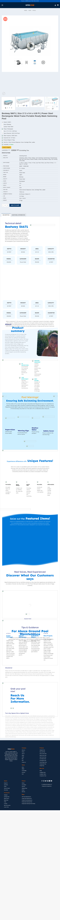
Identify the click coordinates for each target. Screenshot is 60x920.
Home (25, 10)
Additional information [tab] (18, 215)
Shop (29, 10)
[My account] (55, 5)
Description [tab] (6, 215)
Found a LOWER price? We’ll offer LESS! (30, 1)
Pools (34, 10)
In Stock (11, 144)
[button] (2, 5)
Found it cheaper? (6, 147)
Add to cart (15, 205)
